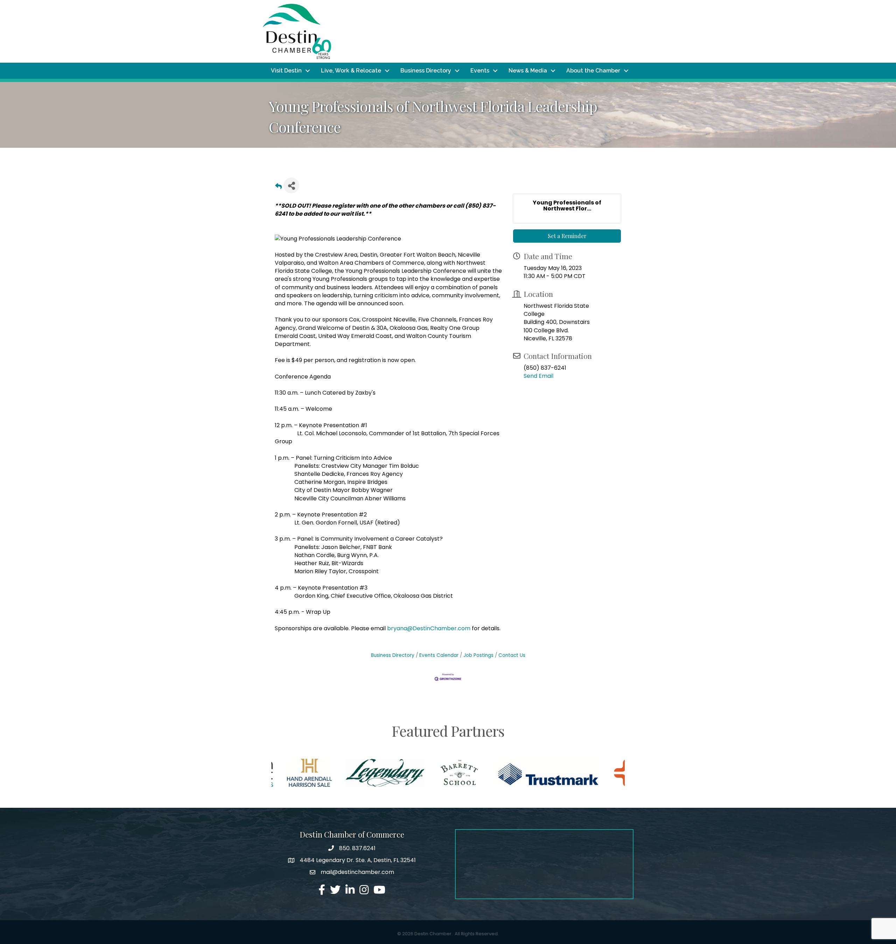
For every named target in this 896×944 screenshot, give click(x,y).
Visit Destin (286, 70)
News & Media (528, 70)
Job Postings (478, 655)
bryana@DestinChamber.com (428, 628)
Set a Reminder (567, 236)
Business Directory (425, 70)
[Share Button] (291, 185)
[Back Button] (278, 187)
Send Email (538, 376)
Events (479, 70)
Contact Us (511, 655)
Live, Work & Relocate (351, 70)
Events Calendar (438, 655)
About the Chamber (593, 70)
